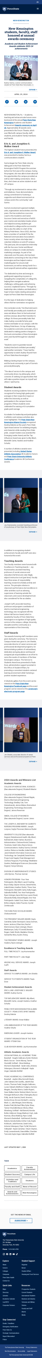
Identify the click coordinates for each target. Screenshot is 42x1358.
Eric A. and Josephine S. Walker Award (19, 152)
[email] (35, 102)
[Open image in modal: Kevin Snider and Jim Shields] (21, 730)
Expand (32, 90)
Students (30, 1181)
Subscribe (20, 1220)
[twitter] (16, 102)
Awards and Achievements (12, 1193)
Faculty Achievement (29, 1168)
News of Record (29, 1187)
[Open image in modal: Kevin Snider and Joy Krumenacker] (21, 500)
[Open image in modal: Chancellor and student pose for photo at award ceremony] (21, 67)
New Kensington (21, 21)
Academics (12, 1168)
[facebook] (7, 102)
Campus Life (29, 1174)
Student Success (12, 1174)
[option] (21, 505)
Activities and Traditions (12, 1180)
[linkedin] (26, 102)
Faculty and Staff (12, 1187)
